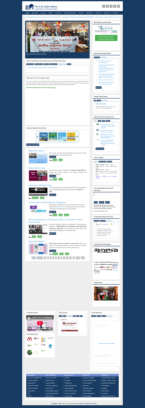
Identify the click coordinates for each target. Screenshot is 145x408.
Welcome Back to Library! (36, 168)
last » (82, 258)
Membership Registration (108, 386)
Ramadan (109, 161)
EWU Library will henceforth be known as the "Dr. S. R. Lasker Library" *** (100, 17)
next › (77, 258)
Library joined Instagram (36, 241)
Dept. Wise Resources (70, 13)
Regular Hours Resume (36, 151)
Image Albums (31, 394)
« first (33, 258)
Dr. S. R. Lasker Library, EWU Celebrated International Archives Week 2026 (108, 126)
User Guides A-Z (51, 378)
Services (81, 13)
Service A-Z (86, 378)
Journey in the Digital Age (34, 381)
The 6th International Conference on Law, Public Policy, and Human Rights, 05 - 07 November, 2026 (107, 75)
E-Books (67, 381)
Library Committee (32, 391)
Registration (89, 13)
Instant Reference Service (109, 381)
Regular (96, 161)
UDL (65, 319)
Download (98, 13)
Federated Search (39, 64)
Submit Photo (105, 394)
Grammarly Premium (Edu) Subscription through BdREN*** (63, 17)
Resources (58, 13)
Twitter (98, 319)
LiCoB (60, 319)
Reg (74, 319)
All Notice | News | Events (109, 383)
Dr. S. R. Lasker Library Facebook (103, 6)
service (67, 215)
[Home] (41, 10)
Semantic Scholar (62, 64)
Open (77, 319)
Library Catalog (30, 64)
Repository (46, 64)
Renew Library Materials (89, 383)
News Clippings (87, 399)
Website (69, 64)
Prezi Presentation (32, 383)
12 (70, 258)
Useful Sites (103, 57)
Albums (108, 121)
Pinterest (104, 319)
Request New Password (108, 399)
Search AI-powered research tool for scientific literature (42, 67)
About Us (43, 13)
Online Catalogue (69, 391)
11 (67, 258)
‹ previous (40, 258)
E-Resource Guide (51, 381)
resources (35, 198)
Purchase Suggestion (52, 388)
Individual (69, 319)
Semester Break (102, 161)
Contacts (115, 13)
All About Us (31, 378)
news (60, 160)
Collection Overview (32, 388)
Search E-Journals (101, 104)
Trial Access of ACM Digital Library (39, 185)
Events (29, 399)
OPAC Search (50, 399)
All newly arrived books (33, 145)
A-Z (81, 319)
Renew (107, 202)
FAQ (28, 396)
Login (95, 202)
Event (103, 121)
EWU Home (35, 13)
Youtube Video (31, 386)
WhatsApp (96, 220)
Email (114, 223)
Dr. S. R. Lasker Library (69, 406)
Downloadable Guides (52, 394)
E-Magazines (68, 386)
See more (98, 87)
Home (27, 13)
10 (64, 258)
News (99, 121)
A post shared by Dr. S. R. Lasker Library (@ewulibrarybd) (109, 366)
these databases (110, 106)
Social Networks (87, 386)
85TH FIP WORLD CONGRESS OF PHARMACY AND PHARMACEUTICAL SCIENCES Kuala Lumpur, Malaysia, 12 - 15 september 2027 (107, 68)
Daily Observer (61, 207)
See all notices (100, 149)
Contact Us (109, 220)
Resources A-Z (69, 378)
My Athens (86, 388)
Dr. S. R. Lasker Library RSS (118, 6)
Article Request (87, 394)
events (40, 237)
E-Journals (104, 100)
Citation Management (89, 396)
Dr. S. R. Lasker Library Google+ (111, 6)
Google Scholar (53, 64)
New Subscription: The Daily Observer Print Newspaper (47, 202)
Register (101, 202)
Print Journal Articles (70, 396)
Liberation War (68, 399)
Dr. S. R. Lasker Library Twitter (107, 6)
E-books (99, 100)
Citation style (49, 391)
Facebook (94, 319)
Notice (95, 121)
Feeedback (97, 226)
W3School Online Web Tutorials (106, 80)
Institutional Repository (71, 388)
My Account (107, 13)
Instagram (109, 319)
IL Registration (105, 388)
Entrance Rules (50, 383)
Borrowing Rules (50, 386)
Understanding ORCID (52, 396)
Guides (51, 13)
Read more (53, 157)
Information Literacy (88, 391)
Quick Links (97, 57)
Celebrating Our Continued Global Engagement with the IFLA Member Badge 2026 (108, 136)
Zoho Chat (102, 220)
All (94, 100)
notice (55, 160)
